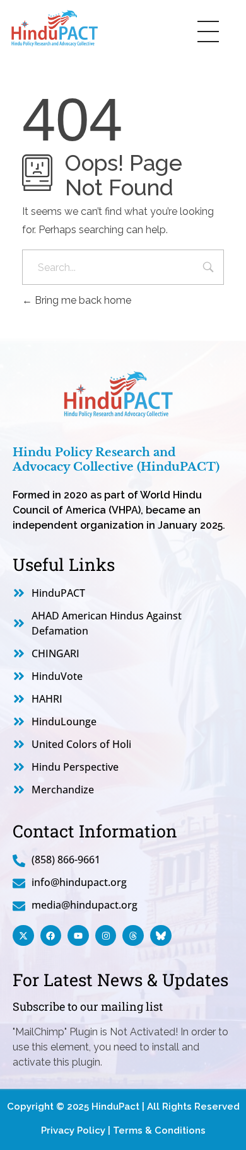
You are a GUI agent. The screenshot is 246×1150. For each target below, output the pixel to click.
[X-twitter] (23, 935)
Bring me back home (81, 300)
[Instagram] (106, 935)
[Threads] (133, 935)
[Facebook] (51, 935)
